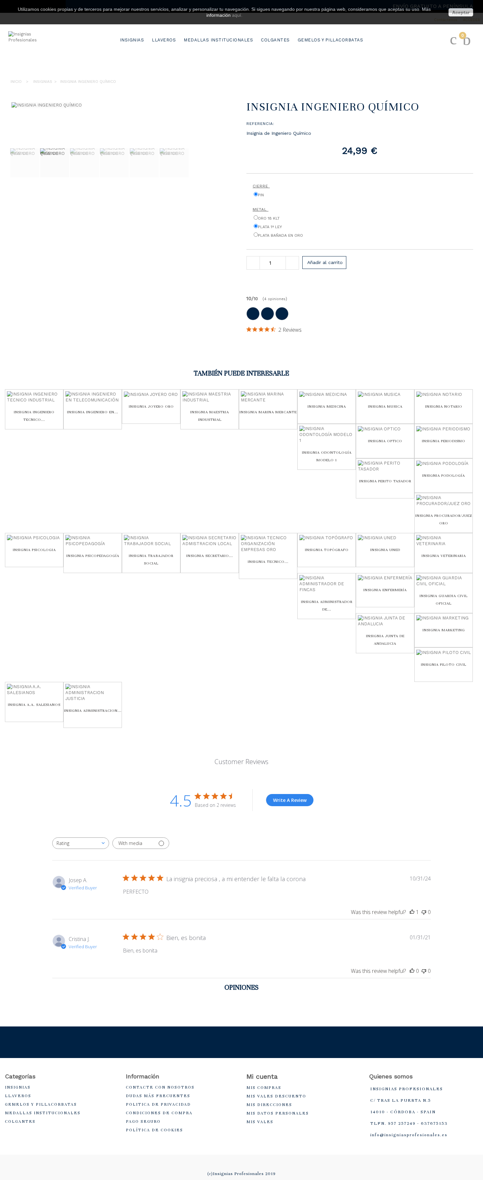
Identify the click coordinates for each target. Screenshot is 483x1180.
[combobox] (80, 843)
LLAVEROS (164, 39)
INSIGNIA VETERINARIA (444, 555)
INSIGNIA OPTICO (385, 441)
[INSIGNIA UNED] (385, 538)
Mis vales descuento (276, 1096)
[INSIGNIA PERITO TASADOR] (385, 466)
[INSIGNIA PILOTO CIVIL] (443, 652)
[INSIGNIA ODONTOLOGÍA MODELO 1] (327, 434)
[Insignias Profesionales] (34, 51)
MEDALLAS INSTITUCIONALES (218, 39)
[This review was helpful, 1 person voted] (412, 912)
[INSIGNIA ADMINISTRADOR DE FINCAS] (327, 583)
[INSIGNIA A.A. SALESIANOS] (34, 689)
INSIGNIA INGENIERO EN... (92, 412)
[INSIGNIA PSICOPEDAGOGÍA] (93, 540)
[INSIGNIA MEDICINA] (327, 394)
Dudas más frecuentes (158, 1096)
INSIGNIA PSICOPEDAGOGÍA (92, 555)
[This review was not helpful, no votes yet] (424, 912)
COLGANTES (275, 39)
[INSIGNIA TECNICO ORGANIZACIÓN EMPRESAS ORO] (268, 543)
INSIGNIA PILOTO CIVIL (443, 664)
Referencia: (260, 123)
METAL (260, 209)
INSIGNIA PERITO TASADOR (385, 481)
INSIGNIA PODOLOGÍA (443, 475)
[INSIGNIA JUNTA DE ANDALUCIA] (385, 621)
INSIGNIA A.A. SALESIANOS (34, 704)
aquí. (237, 15)
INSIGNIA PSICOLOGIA (34, 549)
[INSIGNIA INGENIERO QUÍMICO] (24, 163)
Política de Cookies (154, 1130)
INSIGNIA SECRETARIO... (209, 555)
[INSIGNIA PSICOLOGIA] (34, 538)
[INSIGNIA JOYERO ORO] (151, 394)
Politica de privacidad (158, 1104)
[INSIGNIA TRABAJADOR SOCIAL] (151, 540)
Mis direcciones (269, 1104)
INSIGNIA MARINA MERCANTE (268, 412)
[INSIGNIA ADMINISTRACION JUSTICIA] (93, 692)
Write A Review (290, 800)
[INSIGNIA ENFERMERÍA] (385, 578)
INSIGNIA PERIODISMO (443, 441)
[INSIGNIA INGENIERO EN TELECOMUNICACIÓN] (93, 397)
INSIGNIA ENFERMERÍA (385, 590)
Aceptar (461, 12)
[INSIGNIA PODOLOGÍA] (443, 463)
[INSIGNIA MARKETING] (443, 618)
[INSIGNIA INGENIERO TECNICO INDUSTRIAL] (34, 397)
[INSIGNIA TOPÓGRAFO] (327, 538)
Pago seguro (143, 1121)
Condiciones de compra (159, 1113)
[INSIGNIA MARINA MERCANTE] (268, 397)
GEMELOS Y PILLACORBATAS (330, 39)
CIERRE (261, 186)
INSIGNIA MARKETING (444, 630)
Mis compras (263, 1087)
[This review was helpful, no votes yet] (412, 971)
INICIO (16, 81)
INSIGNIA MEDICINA (327, 406)
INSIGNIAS (132, 39)
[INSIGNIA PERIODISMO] (443, 429)
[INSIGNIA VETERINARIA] (443, 540)
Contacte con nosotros (160, 1087)
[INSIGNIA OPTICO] (385, 429)
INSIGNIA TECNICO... (268, 561)
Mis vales (259, 1122)
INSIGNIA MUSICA (385, 406)
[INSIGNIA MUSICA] (385, 394)
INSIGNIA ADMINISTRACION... (93, 710)
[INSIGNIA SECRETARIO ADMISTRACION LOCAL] (210, 540)
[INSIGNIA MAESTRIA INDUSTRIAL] (210, 397)
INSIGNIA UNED (385, 549)
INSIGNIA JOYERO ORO (151, 406)
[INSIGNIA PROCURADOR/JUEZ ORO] (443, 500)
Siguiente (13, 194)
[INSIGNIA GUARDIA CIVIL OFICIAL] (443, 581)
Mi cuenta (262, 1076)
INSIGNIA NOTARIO (443, 406)
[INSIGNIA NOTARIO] (443, 394)
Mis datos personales (277, 1113)
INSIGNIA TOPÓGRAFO (327, 549)
